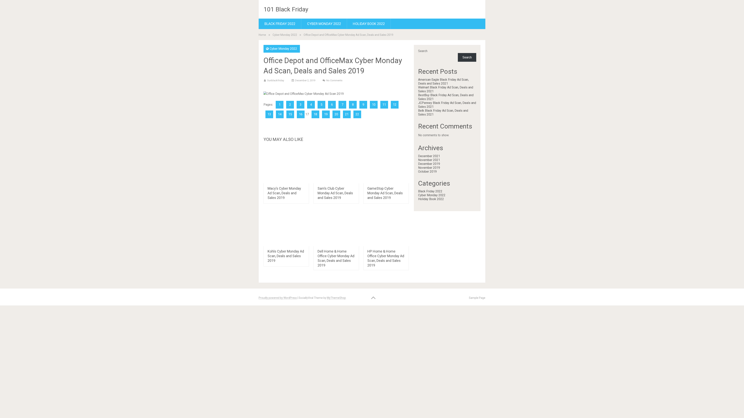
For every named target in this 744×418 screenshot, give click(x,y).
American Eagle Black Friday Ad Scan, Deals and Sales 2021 (443, 81)
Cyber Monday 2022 (324, 24)
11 (384, 104)
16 (300, 114)
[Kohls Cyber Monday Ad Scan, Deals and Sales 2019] (286, 227)
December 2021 (429, 156)
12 (394, 104)
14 (280, 114)
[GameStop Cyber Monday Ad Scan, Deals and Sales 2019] (386, 164)
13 (269, 114)
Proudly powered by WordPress (278, 297)
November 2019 (429, 168)
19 (326, 114)
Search (422, 51)
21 (347, 114)
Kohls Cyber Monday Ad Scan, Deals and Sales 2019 (286, 256)
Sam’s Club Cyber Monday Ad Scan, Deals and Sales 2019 (335, 193)
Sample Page (477, 297)
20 (336, 114)
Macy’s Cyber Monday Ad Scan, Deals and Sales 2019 (284, 193)
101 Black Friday (286, 9)
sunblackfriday (275, 80)
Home (262, 34)
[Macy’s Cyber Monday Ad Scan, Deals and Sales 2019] (286, 164)
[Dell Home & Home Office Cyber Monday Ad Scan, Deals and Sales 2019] (336, 227)
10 (373, 104)
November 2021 (429, 160)
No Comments (334, 80)
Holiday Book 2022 (369, 24)
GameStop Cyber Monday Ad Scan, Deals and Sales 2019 (385, 193)
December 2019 (429, 164)
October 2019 (427, 171)
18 (315, 114)
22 (357, 114)
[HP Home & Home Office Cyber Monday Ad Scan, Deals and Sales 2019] (386, 227)
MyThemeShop (336, 297)
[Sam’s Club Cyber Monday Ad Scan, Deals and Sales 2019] (336, 164)
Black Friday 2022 (279, 24)
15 (290, 114)
